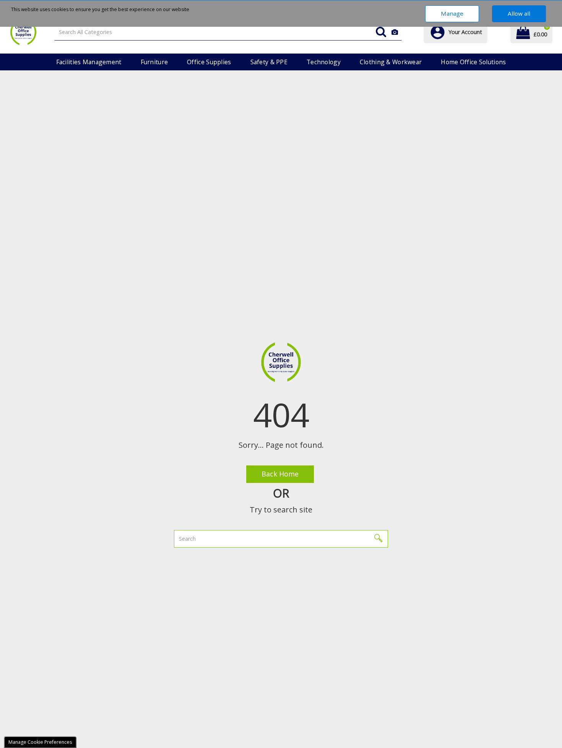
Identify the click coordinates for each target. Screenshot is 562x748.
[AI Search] (394, 32)
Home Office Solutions (473, 62)
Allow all (519, 13)
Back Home (280, 473)
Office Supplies (209, 62)
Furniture (154, 62)
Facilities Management (89, 62)
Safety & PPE (268, 62)
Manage (452, 13)
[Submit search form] (381, 32)
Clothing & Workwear (391, 62)
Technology (324, 62)
